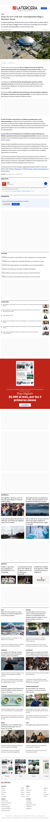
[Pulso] (20, 774)
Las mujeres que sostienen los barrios (37, 725)
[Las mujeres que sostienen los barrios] (37, 736)
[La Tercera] (7, 774)
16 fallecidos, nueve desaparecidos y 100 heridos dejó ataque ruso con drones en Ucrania (23, 261)
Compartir (4, 63)
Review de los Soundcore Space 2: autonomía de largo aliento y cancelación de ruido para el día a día (12, 717)
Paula (27, 723)
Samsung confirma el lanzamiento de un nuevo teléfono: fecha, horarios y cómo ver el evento (12, 690)
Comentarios (11, 63)
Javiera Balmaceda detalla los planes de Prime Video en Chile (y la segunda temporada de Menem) (22, 327)
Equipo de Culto (7, 30)
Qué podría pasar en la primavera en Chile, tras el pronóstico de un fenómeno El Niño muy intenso (37, 499)
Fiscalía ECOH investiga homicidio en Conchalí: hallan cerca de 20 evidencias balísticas (23, 265)
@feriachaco (18, 169)
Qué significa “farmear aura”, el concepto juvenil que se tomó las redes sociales (11, 499)
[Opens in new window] (34, 774)
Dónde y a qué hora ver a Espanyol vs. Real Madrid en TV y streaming (8, 569)
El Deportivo (29, 650)
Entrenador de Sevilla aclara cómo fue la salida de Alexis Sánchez (37, 673)
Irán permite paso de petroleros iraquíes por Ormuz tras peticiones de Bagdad (12, 746)
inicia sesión (6, 204)
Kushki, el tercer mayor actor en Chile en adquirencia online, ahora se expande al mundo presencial (36, 639)
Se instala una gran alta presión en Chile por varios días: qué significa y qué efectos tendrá (12, 520)
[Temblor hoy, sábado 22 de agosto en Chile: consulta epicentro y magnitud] (41, 580)
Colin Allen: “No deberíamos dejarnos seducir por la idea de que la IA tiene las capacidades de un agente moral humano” (12, 681)
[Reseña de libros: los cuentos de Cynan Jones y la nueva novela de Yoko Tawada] (37, 700)
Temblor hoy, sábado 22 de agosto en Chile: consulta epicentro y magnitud (41, 569)
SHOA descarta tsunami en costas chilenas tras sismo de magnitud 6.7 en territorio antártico (24, 257)
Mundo (3, 723)
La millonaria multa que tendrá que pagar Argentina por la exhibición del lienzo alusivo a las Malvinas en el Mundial (37, 681)
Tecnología (4, 686)
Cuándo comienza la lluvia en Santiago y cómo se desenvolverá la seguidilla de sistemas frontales (12, 674)
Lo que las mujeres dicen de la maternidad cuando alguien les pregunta (36, 746)
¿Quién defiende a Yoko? (8, 315)
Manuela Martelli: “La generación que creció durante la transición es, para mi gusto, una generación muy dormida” (22, 310)
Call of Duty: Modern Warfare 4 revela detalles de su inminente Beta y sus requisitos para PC (12, 709)
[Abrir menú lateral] (2, 8)
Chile (2, 610)
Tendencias (4, 650)
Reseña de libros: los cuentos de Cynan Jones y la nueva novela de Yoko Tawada (21, 273)
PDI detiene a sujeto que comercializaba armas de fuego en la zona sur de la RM (21, 276)
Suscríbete (16, 204)
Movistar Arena (11, 174)
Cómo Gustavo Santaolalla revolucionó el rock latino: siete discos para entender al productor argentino (20, 332)
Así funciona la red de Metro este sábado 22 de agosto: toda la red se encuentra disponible (25, 570)
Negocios (28, 610)
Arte (7, 174)
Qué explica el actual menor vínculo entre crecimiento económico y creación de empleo (37, 645)
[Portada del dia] (25, 385)
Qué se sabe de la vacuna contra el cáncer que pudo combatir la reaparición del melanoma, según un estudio (37, 521)
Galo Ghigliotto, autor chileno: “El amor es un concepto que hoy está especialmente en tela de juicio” (22, 305)
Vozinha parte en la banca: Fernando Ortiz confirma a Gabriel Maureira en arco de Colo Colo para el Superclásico (37, 654)
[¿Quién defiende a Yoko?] (45, 317)
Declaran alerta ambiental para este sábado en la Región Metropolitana (19, 269)
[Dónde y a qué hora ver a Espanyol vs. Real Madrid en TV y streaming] (8, 580)
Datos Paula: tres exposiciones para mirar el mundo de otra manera (36, 751)
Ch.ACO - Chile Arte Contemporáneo (38, 169)
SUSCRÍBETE (25, 405)
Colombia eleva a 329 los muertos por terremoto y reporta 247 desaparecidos (10, 751)
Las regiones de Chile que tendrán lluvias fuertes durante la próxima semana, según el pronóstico (11, 654)
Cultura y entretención (32, 686)
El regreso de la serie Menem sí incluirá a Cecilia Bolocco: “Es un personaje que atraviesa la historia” (22, 321)
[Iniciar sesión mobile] (48, 8)
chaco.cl (7, 171)
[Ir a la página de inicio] (25, 8)
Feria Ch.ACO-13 (18, 174)
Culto (2, 14)
